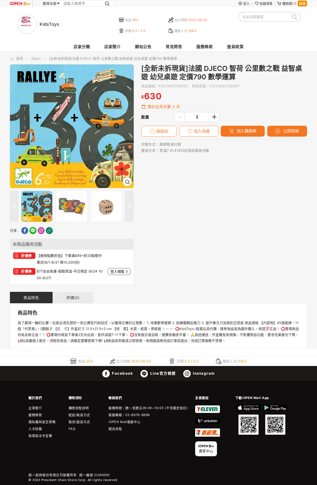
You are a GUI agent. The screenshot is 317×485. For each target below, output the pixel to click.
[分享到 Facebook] (24, 230)
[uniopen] (207, 422)
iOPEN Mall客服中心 (124, 422)
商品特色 (31, 297)
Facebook (122, 373)
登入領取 (117, 271)
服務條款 (204, 46)
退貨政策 (235, 46)
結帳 (302, 3)
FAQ (72, 429)
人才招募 (35, 429)
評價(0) (72, 297)
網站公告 (143, 46)
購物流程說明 (79, 408)
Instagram (203, 373)
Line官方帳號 (162, 373)
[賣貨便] (207, 435)
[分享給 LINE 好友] (32, 230)
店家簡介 (112, 46)
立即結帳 (290, 130)
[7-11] (207, 412)
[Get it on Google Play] (275, 419)
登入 (246, 3)
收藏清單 (266, 3)
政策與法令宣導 (40, 436)
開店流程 (115, 429)
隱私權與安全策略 (41, 422)
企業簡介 (35, 408)
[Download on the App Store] (248, 419)
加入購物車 (246, 130)
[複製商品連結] (49, 230)
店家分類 (82, 46)
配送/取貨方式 (79, 415)
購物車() (289, 3)
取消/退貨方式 (79, 422)
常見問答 (174, 46)
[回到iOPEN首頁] (20, 3)
